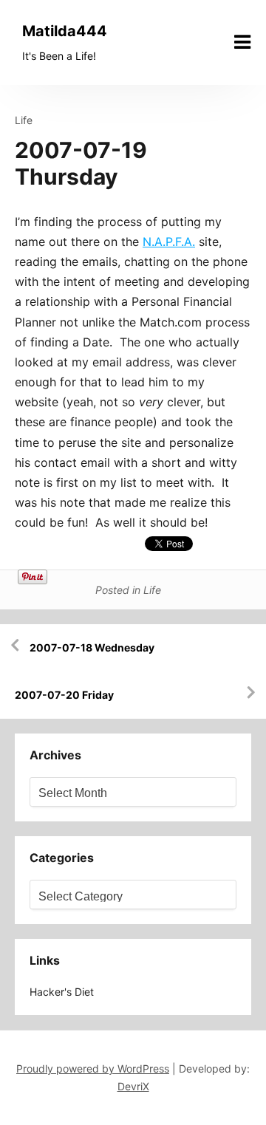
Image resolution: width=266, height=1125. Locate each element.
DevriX (133, 1086)
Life (24, 120)
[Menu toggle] (242, 42)
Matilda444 (64, 31)
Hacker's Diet (62, 991)
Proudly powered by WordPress (92, 1068)
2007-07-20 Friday (64, 694)
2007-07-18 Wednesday (92, 647)
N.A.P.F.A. (169, 241)
